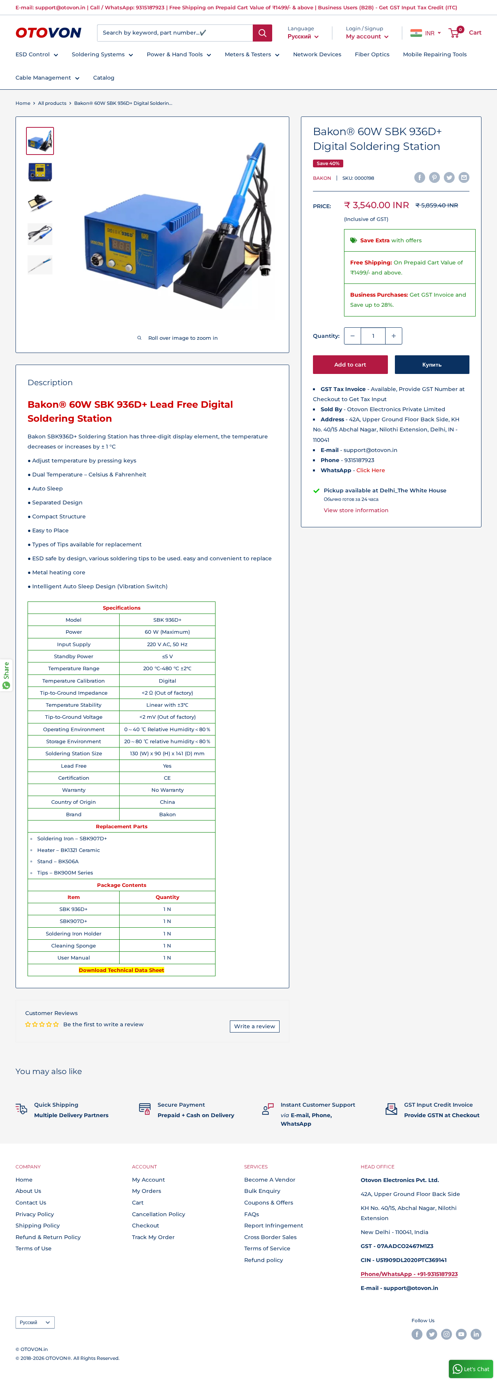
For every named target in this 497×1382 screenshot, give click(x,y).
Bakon (322, 178)
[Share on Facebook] (419, 177)
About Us (28, 1190)
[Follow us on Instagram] (446, 1334)
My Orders (146, 1190)
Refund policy (263, 1260)
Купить (432, 364)
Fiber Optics (372, 54)
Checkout (145, 1225)
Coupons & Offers (268, 1202)
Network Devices (317, 54)
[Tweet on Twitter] (449, 177)
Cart (138, 1202)
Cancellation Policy (158, 1214)
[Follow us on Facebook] (417, 1334)
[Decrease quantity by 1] (352, 336)
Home (23, 103)
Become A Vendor (269, 1179)
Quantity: (326, 335)
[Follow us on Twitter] (431, 1334)
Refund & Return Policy (48, 1237)
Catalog (104, 77)
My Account (148, 1179)
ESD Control (33, 54)
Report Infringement (273, 1225)
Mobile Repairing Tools (435, 54)
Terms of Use (34, 1248)
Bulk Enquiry (262, 1190)
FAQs (251, 1214)
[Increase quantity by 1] (394, 336)
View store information (356, 510)
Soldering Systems (98, 54)
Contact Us (31, 1202)
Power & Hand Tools (175, 54)
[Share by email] (464, 177)
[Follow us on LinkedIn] (476, 1334)
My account (364, 36)
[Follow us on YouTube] (461, 1334)
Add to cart (350, 364)
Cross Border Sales (270, 1237)
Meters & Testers (248, 54)
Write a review (254, 1026)
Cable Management (43, 77)
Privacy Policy (35, 1214)
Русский (28, 1322)
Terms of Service (267, 1248)
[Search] (262, 33)
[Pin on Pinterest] (434, 177)
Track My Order (153, 1237)
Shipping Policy (38, 1225)
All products (52, 103)
